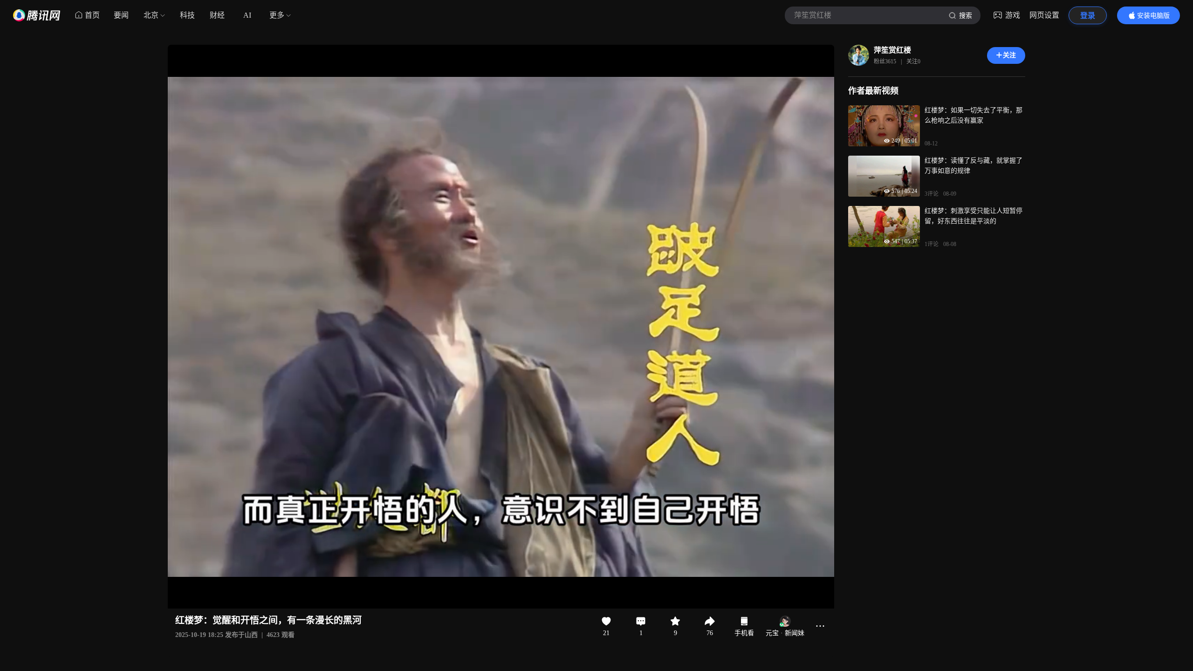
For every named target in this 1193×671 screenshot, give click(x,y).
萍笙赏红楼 (892, 50)
